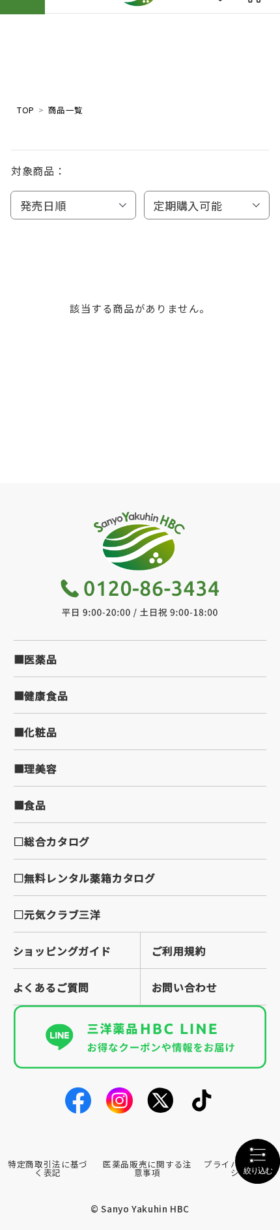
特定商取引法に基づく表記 (48, 1168)
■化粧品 (35, 732)
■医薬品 (35, 659)
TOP (26, 110)
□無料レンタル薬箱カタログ (85, 878)
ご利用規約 (179, 950)
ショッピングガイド (62, 950)
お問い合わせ (184, 987)
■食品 (30, 805)
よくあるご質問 (51, 987)
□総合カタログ (52, 841)
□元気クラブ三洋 (57, 914)
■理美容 (35, 768)
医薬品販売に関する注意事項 (147, 1168)
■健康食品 (41, 695)
